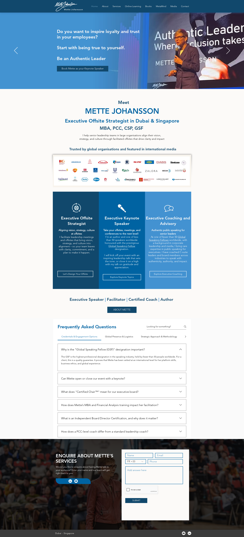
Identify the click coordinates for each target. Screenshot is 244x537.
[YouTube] (76, 481)
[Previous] (16, 50)
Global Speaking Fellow (121, 246)
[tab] (79, 336)
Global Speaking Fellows (167, 238)
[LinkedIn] (70, 481)
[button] (116, 6)
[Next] (228, 50)
